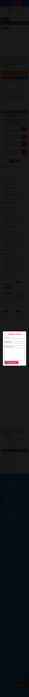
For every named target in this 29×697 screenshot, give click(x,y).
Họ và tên (6, 337)
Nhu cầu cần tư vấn (9, 346)
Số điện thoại (7, 342)
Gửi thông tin (12, 362)
